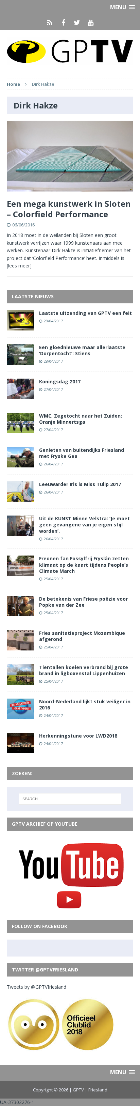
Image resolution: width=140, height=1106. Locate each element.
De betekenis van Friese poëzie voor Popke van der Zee (83, 602)
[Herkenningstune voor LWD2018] (20, 749)
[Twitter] (77, 22)
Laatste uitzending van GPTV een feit (85, 313)
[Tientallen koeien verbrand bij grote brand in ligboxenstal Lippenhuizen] (20, 680)
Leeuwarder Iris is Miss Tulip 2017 (80, 484)
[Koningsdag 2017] (20, 394)
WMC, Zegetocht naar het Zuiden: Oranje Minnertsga (80, 419)
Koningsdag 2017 (60, 381)
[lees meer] (19, 265)
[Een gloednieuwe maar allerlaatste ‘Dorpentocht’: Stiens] (20, 360)
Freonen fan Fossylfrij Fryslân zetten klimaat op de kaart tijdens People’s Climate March (84, 564)
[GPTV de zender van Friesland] (70, 51)
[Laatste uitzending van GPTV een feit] (20, 326)
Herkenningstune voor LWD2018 (78, 735)
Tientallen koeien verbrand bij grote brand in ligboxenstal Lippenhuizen (83, 670)
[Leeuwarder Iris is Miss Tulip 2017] (20, 498)
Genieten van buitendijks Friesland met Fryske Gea (81, 453)
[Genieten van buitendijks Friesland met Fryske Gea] (20, 463)
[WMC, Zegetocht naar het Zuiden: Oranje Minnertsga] (20, 429)
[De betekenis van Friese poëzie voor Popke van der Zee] (20, 612)
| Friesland (96, 1090)
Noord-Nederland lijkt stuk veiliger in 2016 (84, 704)
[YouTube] (90, 22)
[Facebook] (63, 22)
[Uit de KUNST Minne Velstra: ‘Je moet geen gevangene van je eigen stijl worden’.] (20, 532)
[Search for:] (70, 799)
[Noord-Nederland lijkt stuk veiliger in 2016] (20, 715)
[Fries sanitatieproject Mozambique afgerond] (20, 646)
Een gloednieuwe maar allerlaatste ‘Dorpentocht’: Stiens (82, 350)
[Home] (49, 22)
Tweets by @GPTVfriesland (36, 987)
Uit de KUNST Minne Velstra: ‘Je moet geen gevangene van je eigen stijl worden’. (84, 524)
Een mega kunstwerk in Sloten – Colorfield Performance (69, 209)
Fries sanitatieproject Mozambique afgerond (82, 636)
